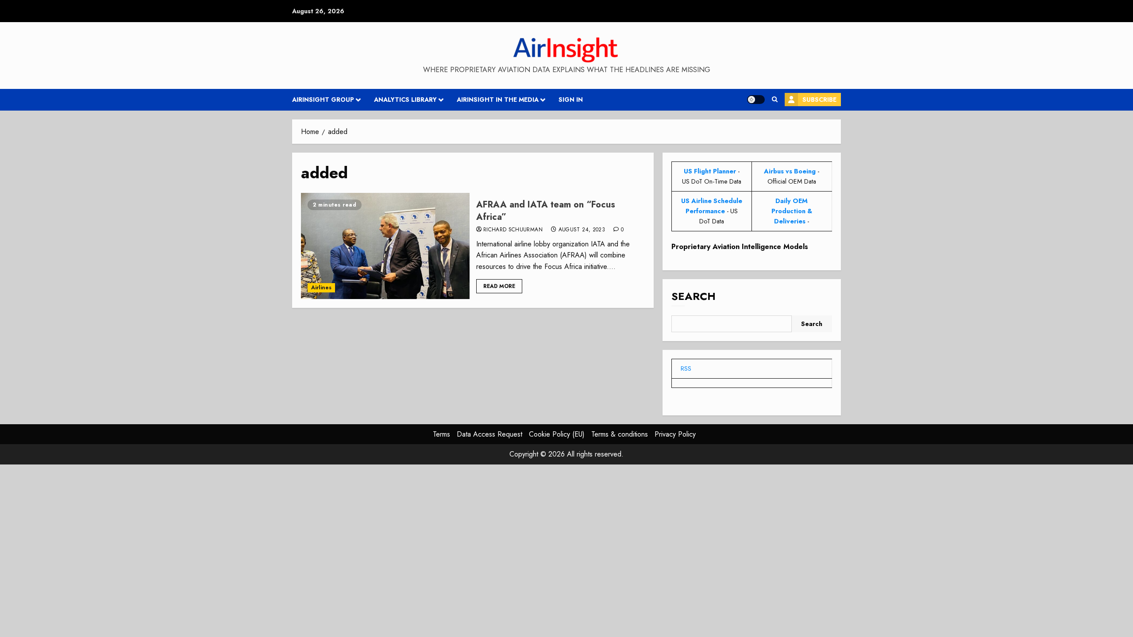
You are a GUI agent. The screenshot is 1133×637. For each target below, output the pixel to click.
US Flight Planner (710, 171)
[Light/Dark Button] (756, 99)
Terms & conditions (619, 434)
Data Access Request (489, 434)
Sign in (571, 99)
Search (693, 296)
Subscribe (819, 99)
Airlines (321, 288)
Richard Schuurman (513, 230)
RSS (686, 368)
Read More (499, 286)
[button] (774, 99)
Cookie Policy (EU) (557, 434)
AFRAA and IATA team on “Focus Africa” (545, 210)
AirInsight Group (323, 99)
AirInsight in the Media (498, 99)
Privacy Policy (675, 434)
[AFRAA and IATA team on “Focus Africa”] (385, 246)
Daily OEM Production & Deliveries (791, 211)
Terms (441, 434)
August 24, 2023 (582, 230)
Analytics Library (405, 99)
